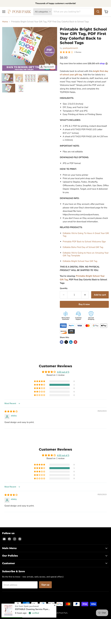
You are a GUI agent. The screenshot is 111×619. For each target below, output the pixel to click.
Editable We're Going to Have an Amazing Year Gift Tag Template (86, 254)
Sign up (45, 584)
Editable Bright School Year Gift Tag (80, 261)
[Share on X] (66, 342)
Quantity (63, 288)
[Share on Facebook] (61, 342)
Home (5, 21)
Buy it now (84, 304)
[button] (40, 385)
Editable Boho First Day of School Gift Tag (83, 247)
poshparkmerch (70, 48)
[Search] (98, 11)
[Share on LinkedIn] (71, 342)
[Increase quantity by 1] (85, 295)
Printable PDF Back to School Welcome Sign (84, 241)
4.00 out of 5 (63, 372)
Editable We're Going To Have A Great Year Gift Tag (86, 235)
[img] (11, 411)
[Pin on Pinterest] (75, 342)
